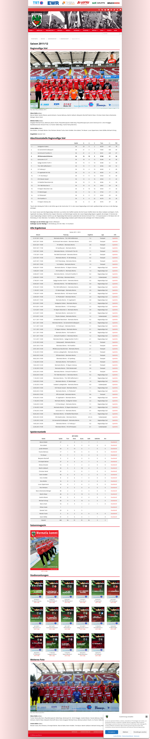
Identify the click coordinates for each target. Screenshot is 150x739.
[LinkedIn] (102, 9)
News (31, 30)
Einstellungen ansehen (140, 732)
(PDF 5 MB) (82, 602)
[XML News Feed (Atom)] (99, 9)
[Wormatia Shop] (120, 9)
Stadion (85, 30)
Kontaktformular (85, 731)
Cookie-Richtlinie (117, 736)
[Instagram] (111, 9)
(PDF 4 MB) (36, 602)
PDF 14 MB (44, 571)
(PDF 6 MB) (98, 629)
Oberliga (39, 30)
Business (76, 30)
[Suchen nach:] (111, 33)
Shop (115, 30)
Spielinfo (115, 238)
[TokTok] (114, 9)
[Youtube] (108, 9)
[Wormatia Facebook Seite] (117, 9)
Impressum (136, 736)
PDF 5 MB (52, 602)
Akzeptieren (111, 732)
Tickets (109, 30)
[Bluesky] (105, 9)
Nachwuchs (49, 30)
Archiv (94, 30)
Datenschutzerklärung (127, 736)
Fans (101, 30)
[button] (146, 717)
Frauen (59, 30)
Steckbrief (114, 442)
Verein (68, 30)
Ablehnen (125, 732)
